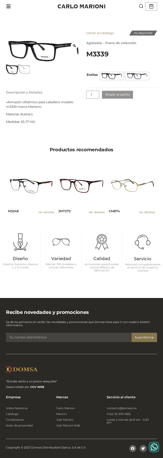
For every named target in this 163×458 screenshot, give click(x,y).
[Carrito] (151, 6)
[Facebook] (132, 448)
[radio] (112, 76)
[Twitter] (143, 448)
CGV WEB (37, 387)
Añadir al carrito (117, 94)
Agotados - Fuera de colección (111, 43)
